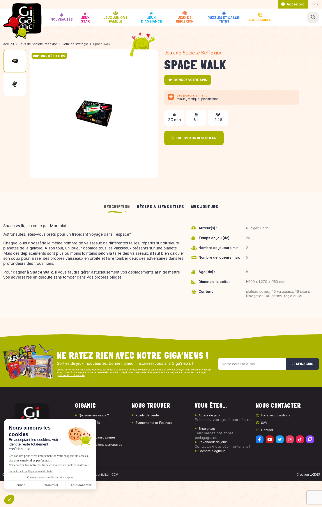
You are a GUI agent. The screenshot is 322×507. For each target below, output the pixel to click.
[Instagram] (290, 439)
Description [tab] (117, 206)
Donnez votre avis (190, 80)
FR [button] (314, 4)
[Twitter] (280, 439)
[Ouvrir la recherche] (313, 17)
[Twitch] (310, 439)
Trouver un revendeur (196, 138)
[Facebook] (260, 439)
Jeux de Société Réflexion (193, 53)
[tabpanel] (161, 265)
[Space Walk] (94, 113)
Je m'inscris (302, 364)
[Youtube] (270, 439)
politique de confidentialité (71, 375)
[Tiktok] (300, 439)
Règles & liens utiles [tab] (160, 206)
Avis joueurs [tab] (204, 206)
